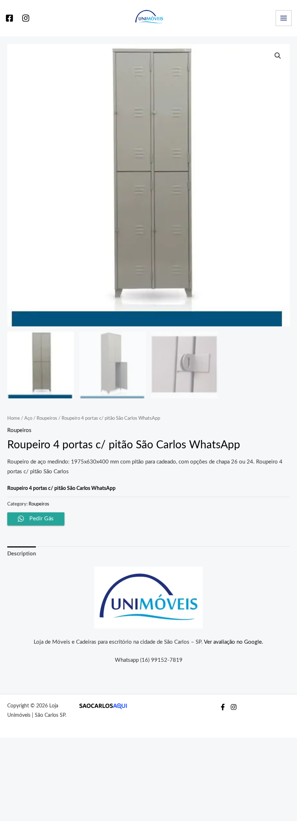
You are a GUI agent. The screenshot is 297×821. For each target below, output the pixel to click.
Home (13, 418)
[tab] (21, 554)
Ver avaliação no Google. (233, 642)
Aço (28, 418)
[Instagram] (26, 18)
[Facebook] (9, 18)
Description (21, 553)
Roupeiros (47, 418)
